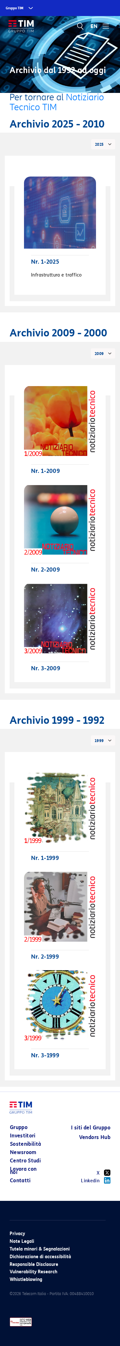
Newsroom (23, 1152)
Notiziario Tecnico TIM (57, 102)
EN (94, 26)
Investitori (23, 1136)
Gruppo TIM (14, 8)
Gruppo (19, 1127)
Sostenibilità (25, 1144)
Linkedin (90, 1181)
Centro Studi (25, 1161)
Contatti (20, 1180)
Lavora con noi (23, 1170)
